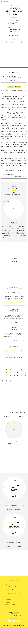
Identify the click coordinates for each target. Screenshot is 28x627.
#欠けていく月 (10, 86)
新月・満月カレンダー (14, 292)
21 (25, 375)
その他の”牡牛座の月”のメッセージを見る (14, 170)
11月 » (5, 383)
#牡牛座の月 (17, 86)
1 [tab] (9, 446)
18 (14, 375)
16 (6, 375)
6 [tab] (19, 446)
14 (25, 372)
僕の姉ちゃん (14, 222)
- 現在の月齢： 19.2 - (14, 261)
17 (10, 375)
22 (2, 378)
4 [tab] (15, 446)
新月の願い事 (14, 329)
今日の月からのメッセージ (11, 584)
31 (10, 380)
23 (6, 378)
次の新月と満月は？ (10, 589)
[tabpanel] (14, 433)
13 (21, 372)
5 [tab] (17, 446)
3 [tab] (13, 446)
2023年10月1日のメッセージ (8, 174)
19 (17, 375)
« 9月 (2, 383)
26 (17, 378)
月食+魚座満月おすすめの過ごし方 (14, 542)
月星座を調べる (14, 311)
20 (21, 375)
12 (17, 372)
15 (2, 375)
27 (21, 378)
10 (10, 372)
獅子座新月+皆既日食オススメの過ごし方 (14, 505)
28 (25, 378)
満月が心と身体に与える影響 (14, 546)
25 (14, 378)
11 (14, 372)
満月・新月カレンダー (10, 596)
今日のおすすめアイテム (11, 586)
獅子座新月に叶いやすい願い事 (14, 509)
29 (2, 380)
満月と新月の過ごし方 (10, 604)
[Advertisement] (14, 55)
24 (10, 378)
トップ (2, 1)
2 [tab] (11, 446)
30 (6, 380)
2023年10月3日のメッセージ (19, 176)
